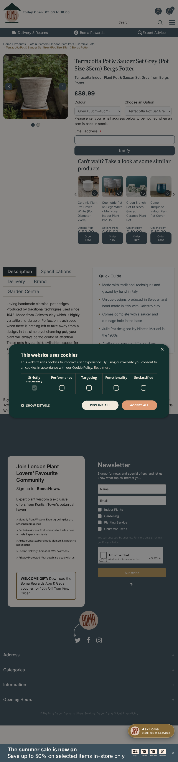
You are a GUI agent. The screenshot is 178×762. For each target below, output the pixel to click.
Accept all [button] (139, 405)
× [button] (162, 349)
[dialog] (89, 381)
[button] (35, 405)
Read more (102, 367)
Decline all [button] (100, 405)
